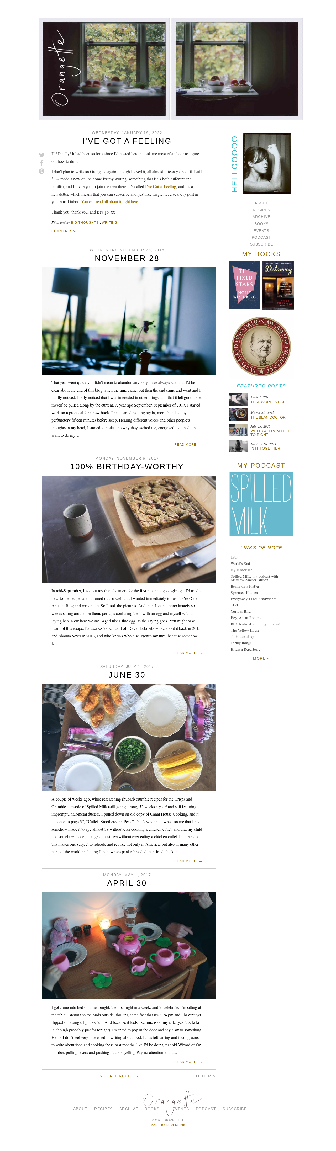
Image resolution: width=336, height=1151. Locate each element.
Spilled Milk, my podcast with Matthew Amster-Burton (254, 578)
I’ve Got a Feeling (127, 141)
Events (261, 230)
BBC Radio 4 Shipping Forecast (255, 623)
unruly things (241, 642)
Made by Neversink (168, 1124)
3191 (234, 605)
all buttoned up (242, 636)
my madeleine (241, 569)
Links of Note (261, 547)
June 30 (127, 674)
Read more (185, 444)
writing (110, 223)
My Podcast (261, 465)
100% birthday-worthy (127, 466)
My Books (261, 254)
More (259, 658)
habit (234, 557)
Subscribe (261, 244)
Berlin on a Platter (245, 586)
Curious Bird (241, 611)
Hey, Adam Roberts (246, 617)
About (261, 203)
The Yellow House (245, 630)
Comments (61, 231)
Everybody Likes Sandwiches (253, 598)
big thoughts (85, 223)
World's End (240, 563)
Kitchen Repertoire (245, 649)
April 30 (127, 883)
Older (203, 1076)
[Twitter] (42, 155)
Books (261, 224)
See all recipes (118, 1076)
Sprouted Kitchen (244, 592)
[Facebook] (42, 163)
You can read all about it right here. (110, 201)
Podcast (261, 237)
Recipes (261, 210)
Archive (261, 217)
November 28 (127, 258)
